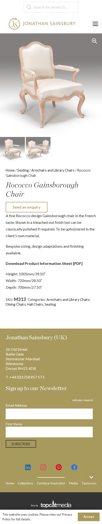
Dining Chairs (16, 304)
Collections (25, 483)
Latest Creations (18, 309)
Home (10, 170)
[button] (95, 24)
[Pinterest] (58, 467)
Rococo (55, 309)
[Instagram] (43, 467)
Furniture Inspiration (51, 483)
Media (73, 483)
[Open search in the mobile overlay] (51, 7)
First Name (14, 424)
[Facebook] (74, 467)
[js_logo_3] (42, 24)
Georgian (86, 304)
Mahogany (40, 309)
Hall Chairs (35, 304)
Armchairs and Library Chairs (52, 170)
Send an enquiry (27, 207)
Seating (23, 170)
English (72, 304)
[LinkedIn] (28, 467)
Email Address (18, 405)
